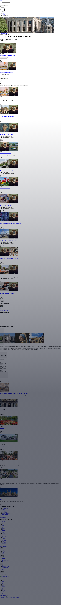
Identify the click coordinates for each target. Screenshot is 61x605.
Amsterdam (3, 521)
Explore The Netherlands (4, 546)
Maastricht (3, 529)
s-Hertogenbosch (4, 542)
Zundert (3, 537)
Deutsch (3, 583)
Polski (3, 591)
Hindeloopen (4, 534)
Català (3, 581)
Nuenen (3, 544)
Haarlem (3, 526)
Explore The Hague (3, 517)
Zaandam (3, 527)
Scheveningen (4, 543)
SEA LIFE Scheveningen (5, 511)
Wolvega (3, 538)
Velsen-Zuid (4, 540)
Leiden (3, 525)
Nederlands (3, 588)
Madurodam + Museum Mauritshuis (7, 72)
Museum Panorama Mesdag (6, 513)
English (3, 580)
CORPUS (3, 509)
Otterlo (3, 532)
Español (3, 585)
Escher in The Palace (5, 508)
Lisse (3, 524)
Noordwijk (3, 535)
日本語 (3, 589)
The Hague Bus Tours (5, 514)
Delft (3, 531)
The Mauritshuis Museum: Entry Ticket (7, 55)
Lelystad (3, 530)
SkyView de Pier (4, 512)
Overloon (3, 533)
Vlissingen (3, 528)
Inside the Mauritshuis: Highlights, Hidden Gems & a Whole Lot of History (14, 393)
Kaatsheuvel (4, 536)
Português (3, 590)
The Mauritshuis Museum (5, 510)
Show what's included (3, 78)
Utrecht (3, 523)
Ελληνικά (3, 584)
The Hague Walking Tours (6, 515)
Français (3, 586)
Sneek (3, 541)
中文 (3, 593)
